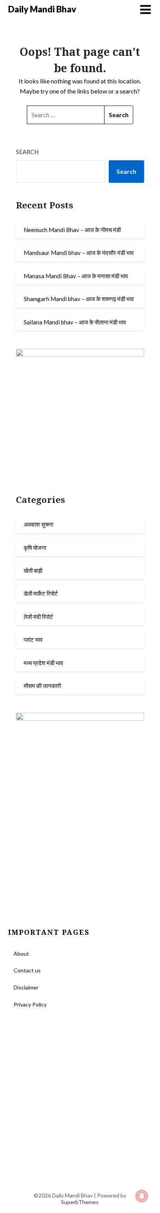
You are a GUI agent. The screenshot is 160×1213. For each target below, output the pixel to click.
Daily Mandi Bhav (42, 9)
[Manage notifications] (142, 1196)
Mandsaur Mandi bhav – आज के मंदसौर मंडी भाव (79, 252)
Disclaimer (26, 987)
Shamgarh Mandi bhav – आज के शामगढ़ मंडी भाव (79, 298)
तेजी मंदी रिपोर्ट (38, 616)
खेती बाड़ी (33, 570)
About (21, 953)
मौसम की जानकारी (42, 685)
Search (27, 151)
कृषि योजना (35, 547)
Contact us (27, 970)
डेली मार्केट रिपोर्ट (41, 593)
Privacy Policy (30, 1004)
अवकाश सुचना (38, 524)
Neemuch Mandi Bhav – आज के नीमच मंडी (72, 229)
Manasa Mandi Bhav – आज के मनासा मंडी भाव (76, 275)
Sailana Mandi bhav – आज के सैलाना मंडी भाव (75, 322)
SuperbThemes (80, 1202)
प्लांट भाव (33, 639)
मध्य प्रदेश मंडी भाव (43, 662)
